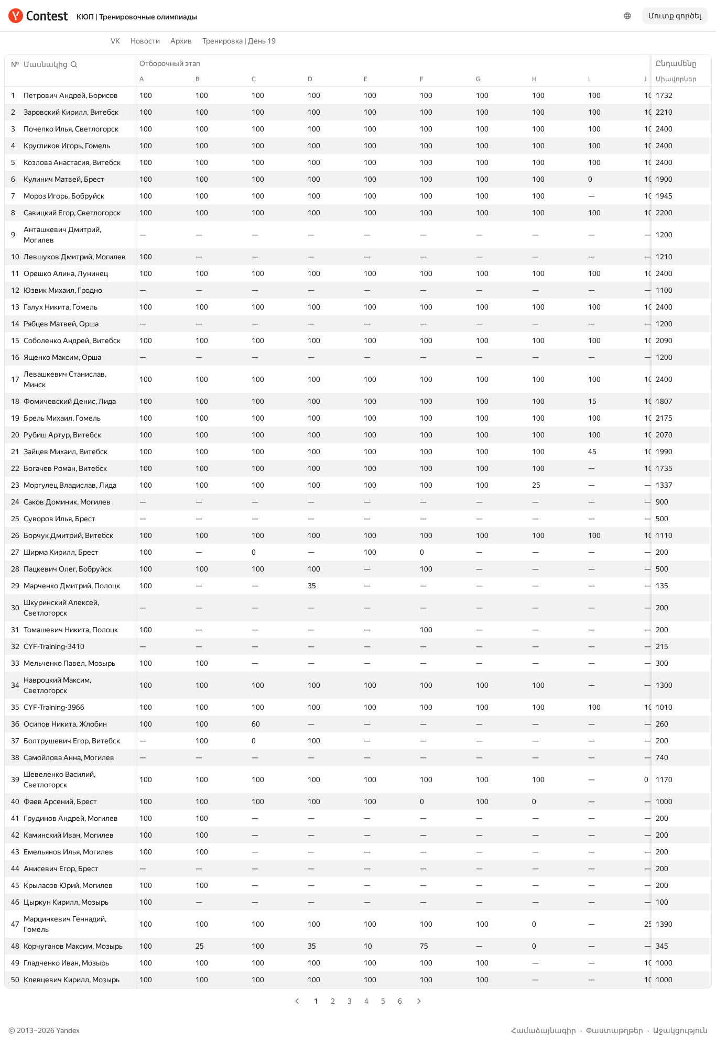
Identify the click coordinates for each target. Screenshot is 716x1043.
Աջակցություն (680, 1030)
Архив (181, 41)
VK (115, 41)
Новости (145, 41)
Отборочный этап (169, 63)
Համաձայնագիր (543, 1030)
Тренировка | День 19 (239, 41)
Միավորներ (676, 79)
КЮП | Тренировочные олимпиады (137, 17)
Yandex (68, 1030)
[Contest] (38, 15)
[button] (51, 64)
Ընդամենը (676, 63)
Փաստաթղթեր (614, 1030)
